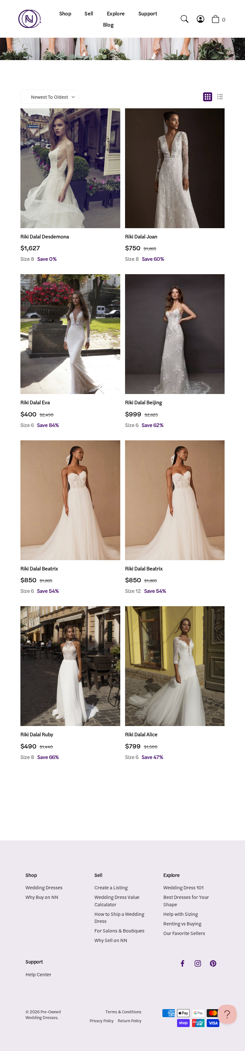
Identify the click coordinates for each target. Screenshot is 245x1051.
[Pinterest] (213, 962)
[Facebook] (182, 962)
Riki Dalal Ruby (36, 734)
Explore (116, 13)
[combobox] (181, 18)
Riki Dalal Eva (35, 402)
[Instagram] (198, 962)
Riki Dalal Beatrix (39, 568)
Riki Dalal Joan (141, 236)
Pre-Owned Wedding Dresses (43, 1014)
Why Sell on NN (110, 940)
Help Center (38, 974)
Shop (65, 13)
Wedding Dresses (44, 887)
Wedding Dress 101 (183, 887)
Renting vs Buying (182, 923)
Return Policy (129, 1021)
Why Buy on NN (42, 896)
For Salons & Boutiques (119, 930)
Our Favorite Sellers (184, 933)
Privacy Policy (102, 1021)
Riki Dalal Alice (141, 734)
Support (147, 13)
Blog (108, 24)
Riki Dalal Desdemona (44, 236)
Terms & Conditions (123, 1012)
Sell (89, 13)
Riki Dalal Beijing (143, 402)
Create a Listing (111, 887)
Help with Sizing (180, 913)
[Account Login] (204, 19)
